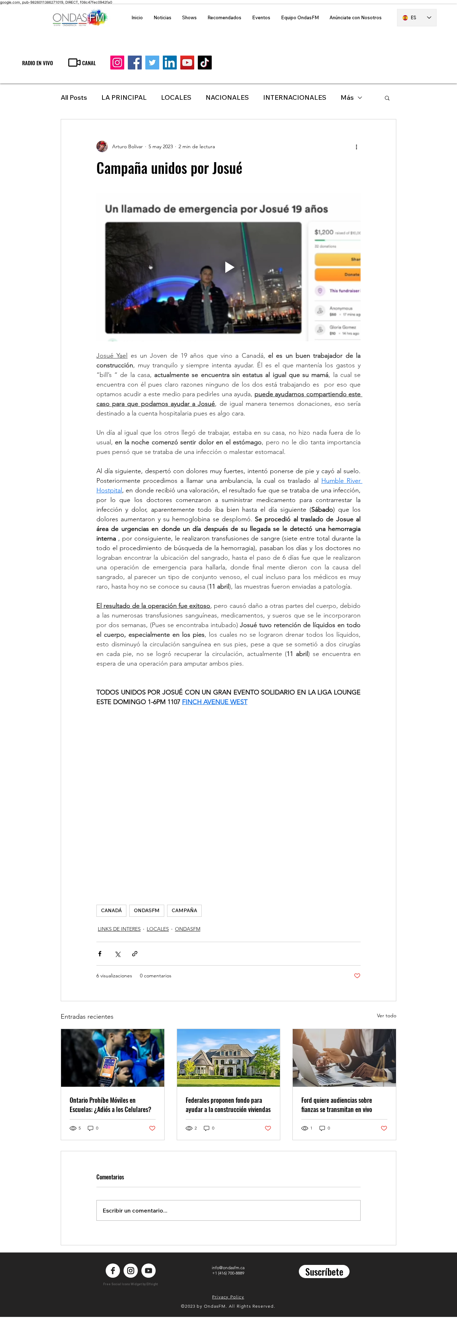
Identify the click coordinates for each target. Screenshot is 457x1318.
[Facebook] (135, 62)
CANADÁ (111, 910)
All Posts (74, 97)
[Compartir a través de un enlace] (134, 953)
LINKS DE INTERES (119, 929)
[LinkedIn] (170, 62)
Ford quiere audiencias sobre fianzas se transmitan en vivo (336, 1104)
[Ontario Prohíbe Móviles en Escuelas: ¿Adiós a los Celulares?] (112, 1058)
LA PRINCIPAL (124, 97)
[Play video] (228, 267)
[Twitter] (152, 62)
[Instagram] (117, 62)
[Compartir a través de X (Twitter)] (117, 953)
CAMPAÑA (184, 910)
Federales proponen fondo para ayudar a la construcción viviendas (228, 1104)
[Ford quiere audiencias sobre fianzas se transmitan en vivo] (344, 1058)
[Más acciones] (356, 146)
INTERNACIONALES (294, 97)
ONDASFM (147, 910)
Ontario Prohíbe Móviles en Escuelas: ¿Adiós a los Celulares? (110, 1104)
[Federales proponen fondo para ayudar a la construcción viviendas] (228, 1058)
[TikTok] (205, 62)
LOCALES (176, 97)
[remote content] (228, 797)
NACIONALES (227, 97)
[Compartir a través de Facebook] (99, 953)
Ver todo (386, 1015)
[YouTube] (187, 62)
